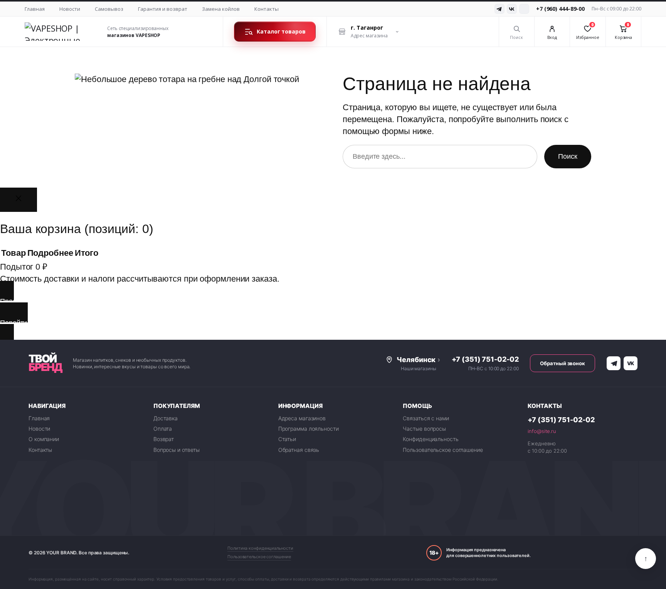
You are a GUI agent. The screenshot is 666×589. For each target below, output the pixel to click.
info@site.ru (542, 431)
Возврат (163, 439)
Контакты (266, 8)
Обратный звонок (562, 363)
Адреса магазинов (302, 418)
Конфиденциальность (430, 439)
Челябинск (418, 360)
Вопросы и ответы (176, 449)
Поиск (567, 156)
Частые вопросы (424, 428)
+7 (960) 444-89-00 (560, 8)
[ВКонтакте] (512, 9)
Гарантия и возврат (162, 8)
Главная (35, 8)
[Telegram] (499, 9)
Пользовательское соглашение (443, 449)
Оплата (162, 428)
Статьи (287, 439)
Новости (69, 8)
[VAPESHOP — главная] (61, 32)
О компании (44, 439)
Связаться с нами (426, 418)
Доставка (165, 418)
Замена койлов (221, 8)
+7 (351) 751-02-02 (485, 359)
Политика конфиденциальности (260, 548)
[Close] (18, 200)
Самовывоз (109, 8)
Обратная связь (299, 449)
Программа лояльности (308, 428)
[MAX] (524, 9)
